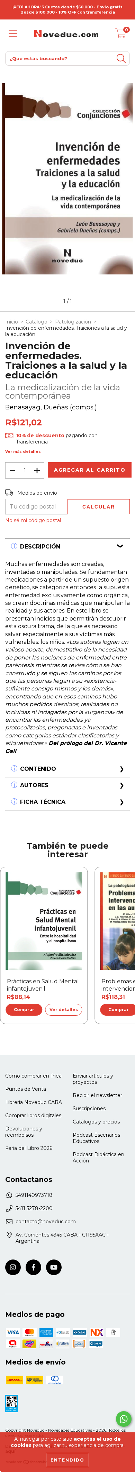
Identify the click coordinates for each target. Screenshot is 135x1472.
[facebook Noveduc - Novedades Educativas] (33, 1267)
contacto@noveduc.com (46, 1221)
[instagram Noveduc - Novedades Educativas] (13, 1267)
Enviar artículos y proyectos (93, 1079)
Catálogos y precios (96, 1122)
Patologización (73, 322)
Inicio (11, 322)
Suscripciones (89, 1108)
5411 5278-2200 (34, 1208)
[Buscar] (121, 58)
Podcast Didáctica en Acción (98, 1157)
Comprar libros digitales (33, 1115)
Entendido (67, 1460)
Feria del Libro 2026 (28, 1148)
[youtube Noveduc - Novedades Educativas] (54, 1267)
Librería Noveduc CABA (33, 1102)
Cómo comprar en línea (33, 1076)
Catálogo (36, 322)
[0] (120, 35)
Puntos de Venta (25, 1089)
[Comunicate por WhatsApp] (124, 1419)
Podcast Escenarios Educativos (96, 1138)
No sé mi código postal (33, 520)
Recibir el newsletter (97, 1095)
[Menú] (13, 33)
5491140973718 (34, 1195)
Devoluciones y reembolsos (23, 1132)
